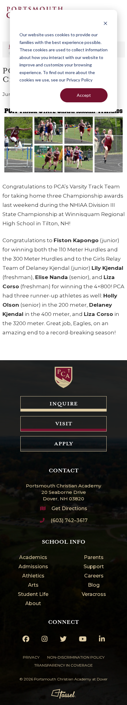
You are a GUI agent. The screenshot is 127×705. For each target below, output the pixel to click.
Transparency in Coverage (63, 665)
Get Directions (69, 508)
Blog (94, 585)
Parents (94, 557)
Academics (33, 557)
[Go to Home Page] (63, 377)
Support (94, 566)
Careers (94, 576)
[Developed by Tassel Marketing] (63, 694)
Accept (84, 95)
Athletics (33, 576)
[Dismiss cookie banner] (105, 23)
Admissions (33, 566)
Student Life (33, 594)
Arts (33, 585)
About (33, 603)
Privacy (31, 657)
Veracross (94, 594)
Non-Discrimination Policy (75, 657)
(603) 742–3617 (69, 520)
